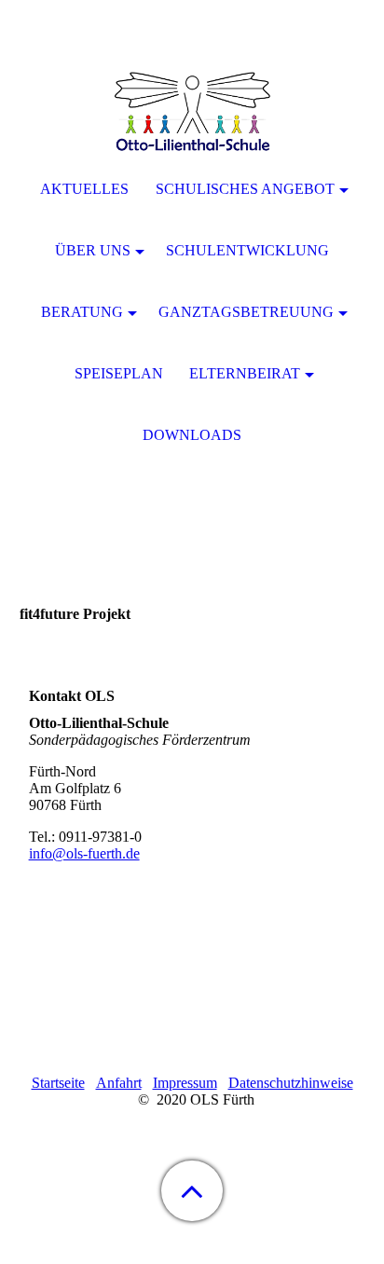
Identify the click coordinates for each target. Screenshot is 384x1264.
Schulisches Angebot (245, 189)
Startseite (58, 1083)
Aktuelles (84, 189)
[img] (192, 116)
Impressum (185, 1083)
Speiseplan (119, 373)
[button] (192, 1191)
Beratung (82, 312)
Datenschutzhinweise (290, 1083)
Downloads (192, 435)
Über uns (92, 250)
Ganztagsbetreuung (246, 312)
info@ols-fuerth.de (84, 853)
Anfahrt (119, 1083)
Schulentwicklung (247, 250)
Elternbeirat (244, 373)
